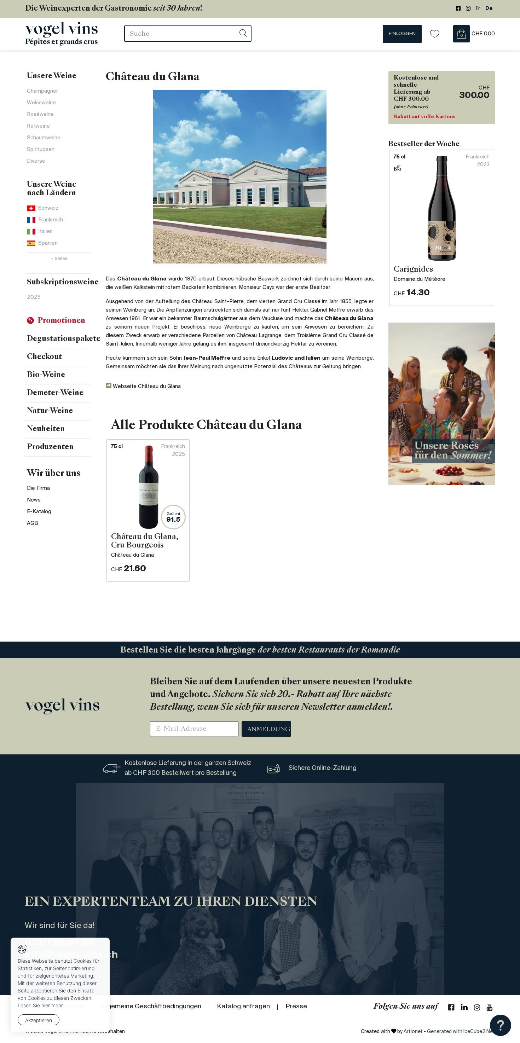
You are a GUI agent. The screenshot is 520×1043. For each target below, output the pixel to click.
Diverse (36, 161)
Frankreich (50, 220)
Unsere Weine (51, 76)
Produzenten (50, 447)
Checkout (44, 357)
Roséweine (40, 114)
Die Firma (38, 488)
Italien (45, 231)
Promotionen (61, 321)
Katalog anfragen (243, 1006)
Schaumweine (43, 138)
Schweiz (48, 208)
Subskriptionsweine (63, 282)
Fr (478, 8)
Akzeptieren (38, 1020)
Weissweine (41, 103)
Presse (296, 1006)
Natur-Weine (50, 411)
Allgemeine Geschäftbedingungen (150, 1006)
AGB (32, 523)
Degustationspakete (63, 339)
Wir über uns (53, 474)
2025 (34, 297)
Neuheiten (46, 429)
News (34, 500)
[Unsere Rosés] (441, 404)
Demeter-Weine (55, 393)
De (489, 8)
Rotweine (38, 126)
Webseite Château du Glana (146, 386)
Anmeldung (268, 729)
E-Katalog (39, 512)
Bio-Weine (46, 375)
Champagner (42, 91)
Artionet (413, 1032)
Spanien (48, 243)
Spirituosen (40, 149)
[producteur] (240, 176)
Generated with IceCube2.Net (461, 1032)
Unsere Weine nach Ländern (51, 189)
